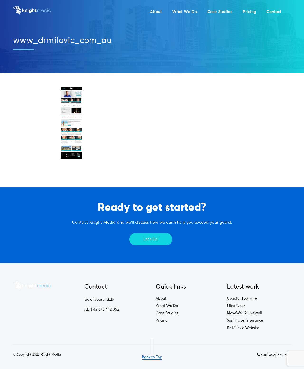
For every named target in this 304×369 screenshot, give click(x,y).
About (156, 11)
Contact (273, 11)
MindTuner (236, 306)
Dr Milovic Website (243, 328)
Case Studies (219, 11)
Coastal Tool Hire (242, 298)
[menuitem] (156, 12)
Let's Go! (150, 239)
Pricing (249, 11)
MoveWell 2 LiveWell (244, 313)
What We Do (184, 11)
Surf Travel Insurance (245, 320)
